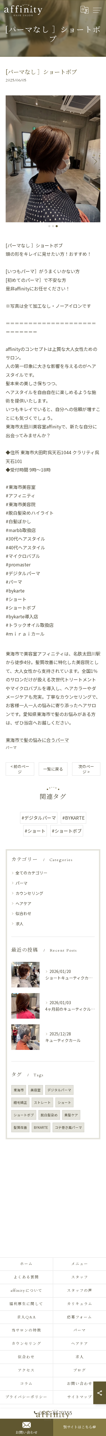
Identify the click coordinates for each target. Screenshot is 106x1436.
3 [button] (57, 226)
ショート (64, 1102)
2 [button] (53, 226)
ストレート (42, 1102)
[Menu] (96, 10)
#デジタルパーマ (38, 817)
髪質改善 (20, 1127)
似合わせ (23, 913)
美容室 (36, 1090)
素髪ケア (71, 1115)
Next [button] (94, 161)
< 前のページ (19, 768)
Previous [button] (11, 161)
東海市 (19, 1090)
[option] (53, 158)
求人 (19, 923)
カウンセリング (29, 893)
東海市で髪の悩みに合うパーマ (37, 739)
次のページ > (86, 768)
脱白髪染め (49, 1115)
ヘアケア (23, 903)
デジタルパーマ (59, 1090)
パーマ (11, 747)
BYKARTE (41, 1127)
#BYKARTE (73, 817)
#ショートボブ (67, 830)
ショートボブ (24, 1115)
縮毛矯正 (20, 1102)
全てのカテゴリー (31, 873)
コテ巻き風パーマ (68, 1127)
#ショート (35, 830)
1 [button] (49, 226)
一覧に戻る (53, 769)
